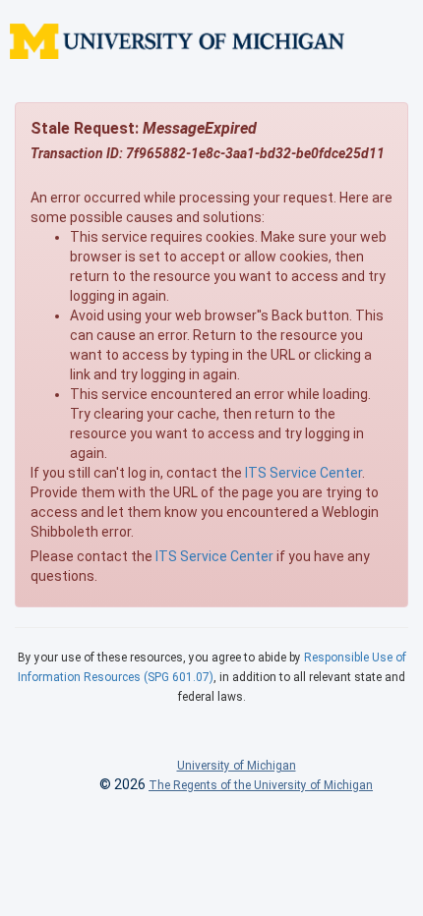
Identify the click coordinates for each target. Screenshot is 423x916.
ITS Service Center (303, 473)
